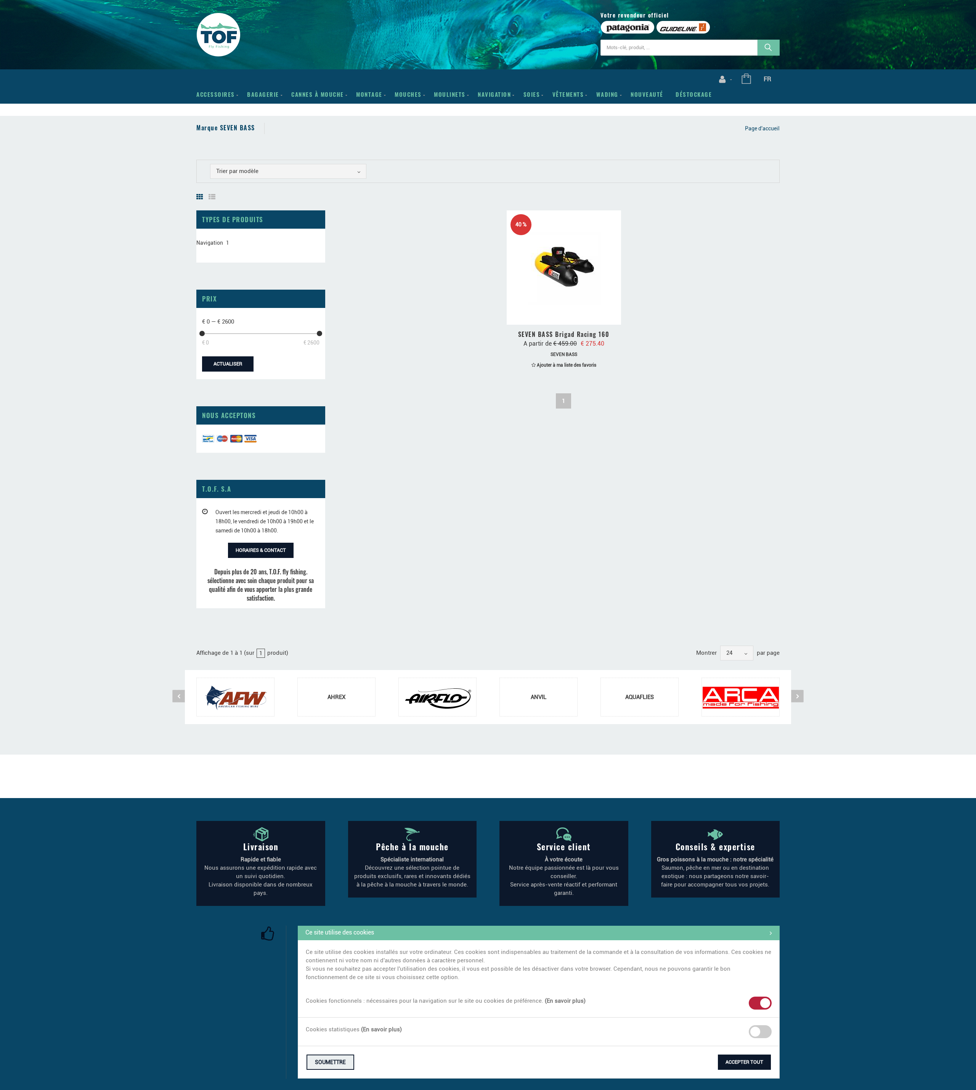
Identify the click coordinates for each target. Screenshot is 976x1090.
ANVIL (538, 697)
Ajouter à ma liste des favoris (566, 365)
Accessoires (215, 94)
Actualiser (228, 364)
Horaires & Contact (261, 550)
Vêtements (568, 94)
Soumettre (330, 1062)
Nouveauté (647, 94)
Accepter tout (744, 1062)
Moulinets (450, 94)
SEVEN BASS (564, 354)
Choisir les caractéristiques (567, 316)
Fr (767, 79)
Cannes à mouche (317, 94)
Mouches (408, 94)
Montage (369, 94)
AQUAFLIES (639, 697)
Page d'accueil (762, 128)
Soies (531, 94)
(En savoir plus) (565, 1000)
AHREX (336, 697)
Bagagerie (263, 94)
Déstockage (694, 94)
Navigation (494, 94)
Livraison (261, 846)
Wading (607, 94)
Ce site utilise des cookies (339, 932)
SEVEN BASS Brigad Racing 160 (564, 334)
